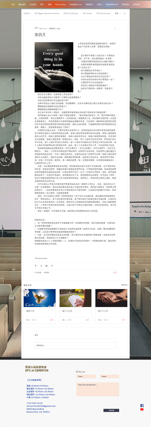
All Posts (27, 13)
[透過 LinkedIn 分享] (46, 266)
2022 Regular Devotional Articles (46, 13)
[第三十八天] (111, 298)
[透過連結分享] (52, 266)
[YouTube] (141, 409)
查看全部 (124, 285)
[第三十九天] (76, 298)
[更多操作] (115, 28)
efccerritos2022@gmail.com (41, 406)
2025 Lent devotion (103, 13)
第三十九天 (67, 311)
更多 (117, 13)
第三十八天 (103, 311)
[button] (125, 13)
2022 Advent (87, 13)
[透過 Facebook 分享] (36, 266)
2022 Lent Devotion (71, 13)
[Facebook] (141, 405)
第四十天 (30, 311)
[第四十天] (40, 298)
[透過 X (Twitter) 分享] (41, 266)
